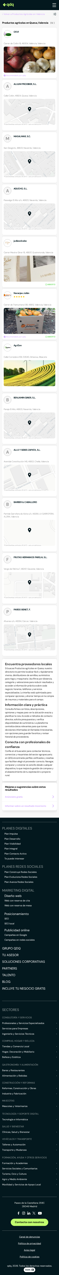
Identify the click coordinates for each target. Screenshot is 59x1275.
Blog (6, 982)
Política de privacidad (29, 1243)
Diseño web (13, 896)
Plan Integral (10, 848)
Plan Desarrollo (12, 838)
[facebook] (18, 1213)
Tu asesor (10, 955)
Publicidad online (17, 930)
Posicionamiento (16, 914)
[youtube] (40, 1214)
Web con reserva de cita (17, 900)
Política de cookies (29, 1256)
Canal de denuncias (29, 1236)
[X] (34, 1213)
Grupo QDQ (11, 948)
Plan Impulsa (11, 833)
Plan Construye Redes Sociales (20, 872)
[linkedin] (28, 1213)
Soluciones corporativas (23, 962)
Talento (8, 975)
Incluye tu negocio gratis (23, 988)
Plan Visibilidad (12, 843)
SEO (6, 918)
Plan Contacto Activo (15, 853)
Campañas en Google (15, 934)
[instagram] (23, 1213)
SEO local (9, 923)
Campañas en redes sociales (19, 939)
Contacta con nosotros (29, 1222)
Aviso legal (29, 1250)
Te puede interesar (14, 858)
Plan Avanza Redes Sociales (18, 881)
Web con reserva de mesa (18, 905)
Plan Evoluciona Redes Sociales (20, 876)
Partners (9, 968)
